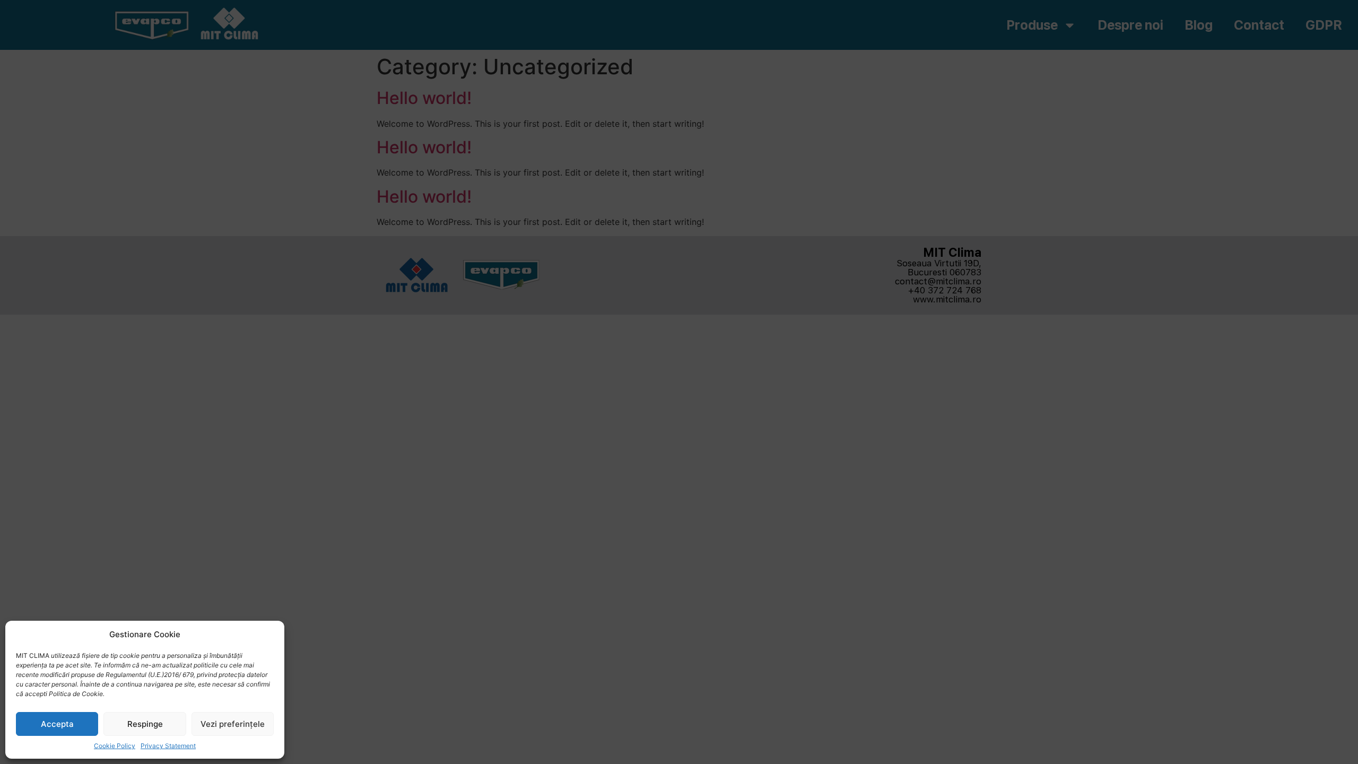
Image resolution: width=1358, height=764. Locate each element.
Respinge (145, 724)
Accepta (57, 724)
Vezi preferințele (233, 724)
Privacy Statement (168, 746)
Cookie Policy (114, 746)
